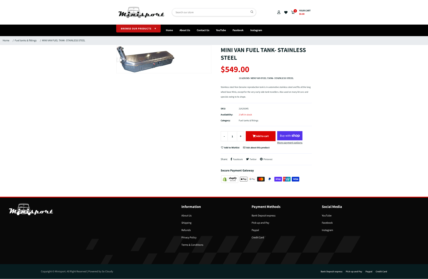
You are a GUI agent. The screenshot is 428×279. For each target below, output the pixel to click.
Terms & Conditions (192, 245)
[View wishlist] (286, 12)
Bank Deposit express (264, 215)
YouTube (221, 30)
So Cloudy (107, 271)
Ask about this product (258, 147)
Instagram (256, 30)
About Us (185, 30)
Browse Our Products (138, 28)
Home (169, 30)
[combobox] (214, 12)
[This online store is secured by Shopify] (230, 179)
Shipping (186, 222)
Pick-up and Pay (260, 222)
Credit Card (258, 237)
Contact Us (203, 30)
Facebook (238, 30)
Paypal (255, 230)
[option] (164, 59)
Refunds (186, 230)
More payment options (289, 142)
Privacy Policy (188, 237)
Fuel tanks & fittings (26, 40)
